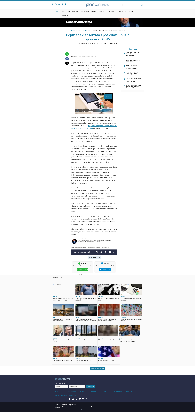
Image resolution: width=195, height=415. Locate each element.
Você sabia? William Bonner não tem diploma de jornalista (133, 60)
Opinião (131, 11)
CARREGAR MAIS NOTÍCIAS (97, 368)
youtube (65, 4)
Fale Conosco (64, 404)
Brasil (64, 11)
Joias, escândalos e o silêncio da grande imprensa (62, 320)
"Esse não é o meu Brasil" (106, 340)
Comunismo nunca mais (106, 360)
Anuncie (57, 404)
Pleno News (97, 5)
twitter (68, 4)
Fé (125, 11)
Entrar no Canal (83, 269)
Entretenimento (111, 11)
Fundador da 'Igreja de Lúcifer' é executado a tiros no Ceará (132, 54)
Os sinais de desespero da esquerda (83, 361)
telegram (62, 4)
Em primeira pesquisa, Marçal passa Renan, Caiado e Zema (132, 73)
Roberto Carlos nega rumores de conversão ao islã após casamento (133, 67)
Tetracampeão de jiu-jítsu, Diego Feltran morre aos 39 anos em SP (133, 86)
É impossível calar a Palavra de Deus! (62, 361)
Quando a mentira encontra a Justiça (62, 340)
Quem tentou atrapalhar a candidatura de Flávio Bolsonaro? (85, 320)
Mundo (121, 11)
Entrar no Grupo (106, 269)
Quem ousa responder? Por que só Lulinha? (86, 299)
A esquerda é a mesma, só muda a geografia (131, 320)
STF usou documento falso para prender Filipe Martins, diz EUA (133, 80)
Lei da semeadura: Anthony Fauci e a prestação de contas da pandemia (129, 341)
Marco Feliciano (86, 30)
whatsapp (59, 4)
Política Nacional (73, 11)
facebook (52, 4)
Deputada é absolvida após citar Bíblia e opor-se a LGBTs (63, 299)
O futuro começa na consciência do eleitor (131, 299)
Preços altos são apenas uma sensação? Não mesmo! (107, 320)
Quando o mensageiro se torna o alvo (108, 299)
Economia (94, 11)
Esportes (101, 11)
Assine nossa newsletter (60, 383)
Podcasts (65, 15)
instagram (56, 4)
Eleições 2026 (85, 11)
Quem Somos (72, 404)
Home (73, 30)
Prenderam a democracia (83, 340)
